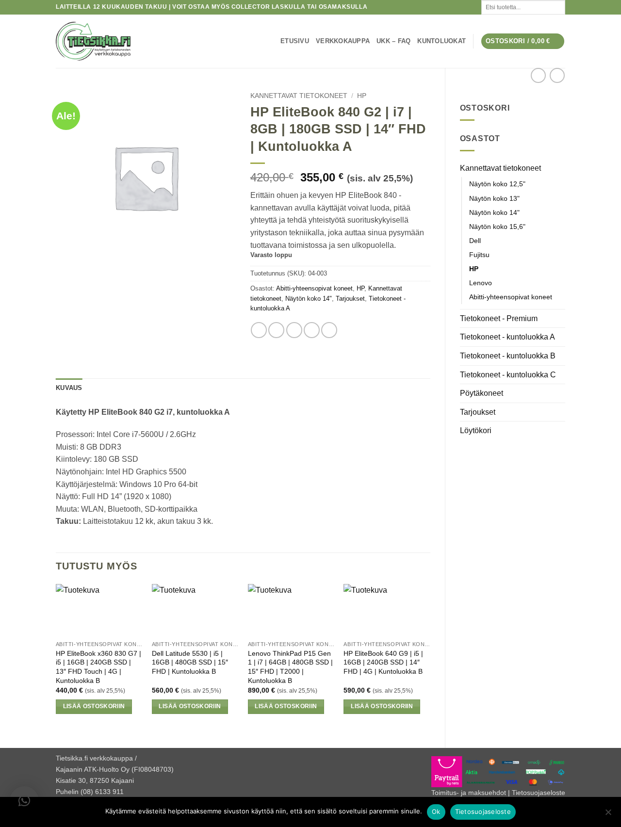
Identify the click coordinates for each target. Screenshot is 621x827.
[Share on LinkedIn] (329, 330)
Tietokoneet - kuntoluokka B (508, 356)
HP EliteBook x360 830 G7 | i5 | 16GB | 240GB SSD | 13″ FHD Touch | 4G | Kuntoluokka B (98, 666)
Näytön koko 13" (494, 198)
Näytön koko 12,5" (497, 184)
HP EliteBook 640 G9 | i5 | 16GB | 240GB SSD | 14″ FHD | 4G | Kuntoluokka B (383, 662)
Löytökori (475, 430)
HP (473, 269)
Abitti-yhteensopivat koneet (510, 297)
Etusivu (294, 41)
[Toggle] (559, 168)
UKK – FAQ (393, 41)
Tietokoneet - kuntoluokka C (508, 375)
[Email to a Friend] (294, 330)
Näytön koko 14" (494, 212)
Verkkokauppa (343, 41)
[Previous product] (557, 75)
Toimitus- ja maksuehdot (468, 792)
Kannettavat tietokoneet (500, 168)
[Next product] (538, 75)
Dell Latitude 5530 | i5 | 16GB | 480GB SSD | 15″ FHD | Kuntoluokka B (190, 662)
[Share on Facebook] (259, 330)
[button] (523, 41)
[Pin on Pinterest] (312, 330)
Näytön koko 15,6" (497, 226)
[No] (608, 815)
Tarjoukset (477, 412)
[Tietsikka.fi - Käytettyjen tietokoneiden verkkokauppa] (141, 41)
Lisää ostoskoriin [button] (94, 706)
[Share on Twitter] (276, 330)
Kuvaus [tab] (69, 387)
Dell (475, 240)
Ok (436, 811)
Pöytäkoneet (481, 393)
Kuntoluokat (441, 41)
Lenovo (480, 283)
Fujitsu (479, 255)
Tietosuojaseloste (538, 792)
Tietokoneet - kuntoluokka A (507, 337)
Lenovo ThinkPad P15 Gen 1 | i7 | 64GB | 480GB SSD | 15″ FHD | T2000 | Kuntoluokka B (290, 666)
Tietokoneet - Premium (499, 318)
